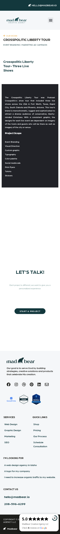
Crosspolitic (16, 97)
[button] (50, 20)
